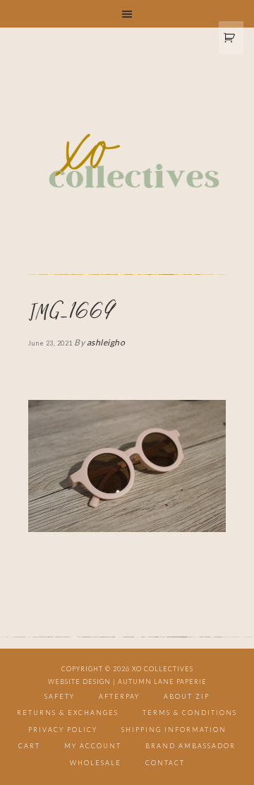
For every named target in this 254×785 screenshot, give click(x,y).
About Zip (187, 696)
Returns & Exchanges (68, 712)
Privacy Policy (62, 729)
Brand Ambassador (190, 746)
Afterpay (119, 696)
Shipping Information (173, 729)
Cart (29, 746)
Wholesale (95, 763)
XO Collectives (127, 161)
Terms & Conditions (190, 712)
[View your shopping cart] (231, 37)
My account (92, 746)
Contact (165, 763)
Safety (59, 696)
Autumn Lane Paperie (162, 681)
